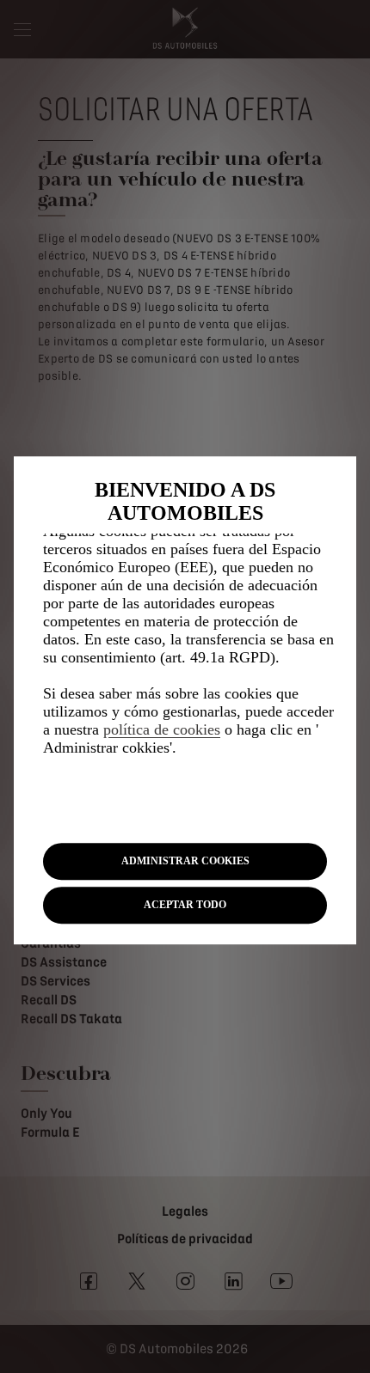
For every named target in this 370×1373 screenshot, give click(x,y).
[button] (185, 861)
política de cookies (161, 729)
